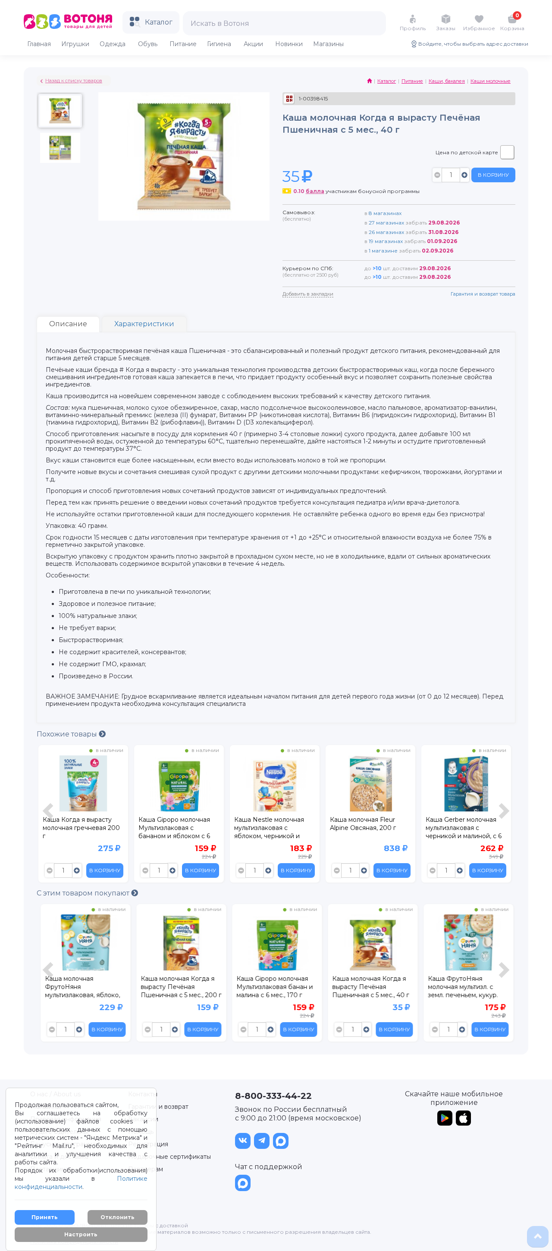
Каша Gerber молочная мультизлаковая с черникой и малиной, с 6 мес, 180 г (464, 829)
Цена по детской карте (467, 152)
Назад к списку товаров (73, 81)
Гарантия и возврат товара (483, 294)
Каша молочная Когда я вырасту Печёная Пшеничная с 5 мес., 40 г (368, 987)
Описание (68, 324)
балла (315, 191)
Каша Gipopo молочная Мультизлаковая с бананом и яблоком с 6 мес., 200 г (174, 829)
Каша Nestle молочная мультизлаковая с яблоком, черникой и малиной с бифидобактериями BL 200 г (270, 829)
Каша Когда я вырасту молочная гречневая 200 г (81, 828)
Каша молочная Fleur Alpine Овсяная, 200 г (364, 824)
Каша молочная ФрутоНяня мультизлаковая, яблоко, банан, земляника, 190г (80, 988)
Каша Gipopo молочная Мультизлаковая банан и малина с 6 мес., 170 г (272, 987)
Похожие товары (68, 734)
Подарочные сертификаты (169, 1157)
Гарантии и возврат (158, 1107)
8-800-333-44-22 (273, 1096)
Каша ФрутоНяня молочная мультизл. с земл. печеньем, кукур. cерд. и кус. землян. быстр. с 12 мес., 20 (461, 988)
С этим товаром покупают (84, 893)
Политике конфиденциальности (81, 1183)
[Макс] (281, 1141)
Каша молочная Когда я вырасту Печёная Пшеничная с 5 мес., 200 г (178, 987)
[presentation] (49, 816)
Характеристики (144, 324)
